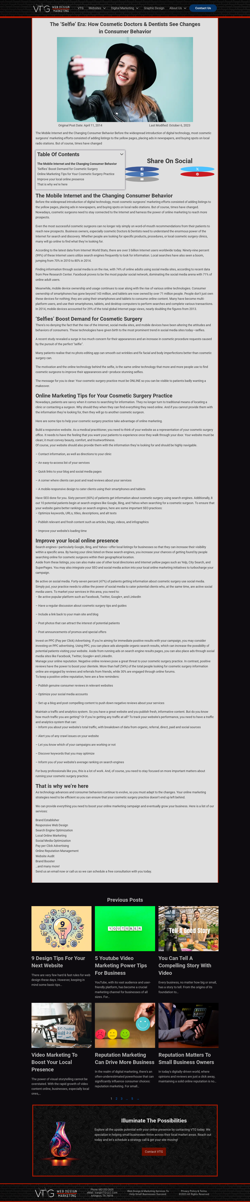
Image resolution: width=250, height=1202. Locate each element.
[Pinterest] (197, 174)
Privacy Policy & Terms (194, 1191)
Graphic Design (154, 8)
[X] (197, 169)
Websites (95, 8)
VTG (81, 8)
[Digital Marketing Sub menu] (137, 8)
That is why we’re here (52, 184)
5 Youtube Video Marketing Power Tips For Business (121, 965)
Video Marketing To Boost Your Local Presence (54, 1062)
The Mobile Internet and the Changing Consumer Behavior (77, 164)
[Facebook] (142, 169)
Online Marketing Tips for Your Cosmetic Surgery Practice (75, 174)
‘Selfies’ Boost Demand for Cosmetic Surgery (67, 169)
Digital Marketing (122, 8)
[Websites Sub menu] (104, 8)
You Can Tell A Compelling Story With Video (185, 965)
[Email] (142, 179)
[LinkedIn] (142, 174)
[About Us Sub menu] (185, 8)
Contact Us (203, 8)
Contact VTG (154, 1151)
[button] (80, 154)
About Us (175, 8)
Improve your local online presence (60, 179)
